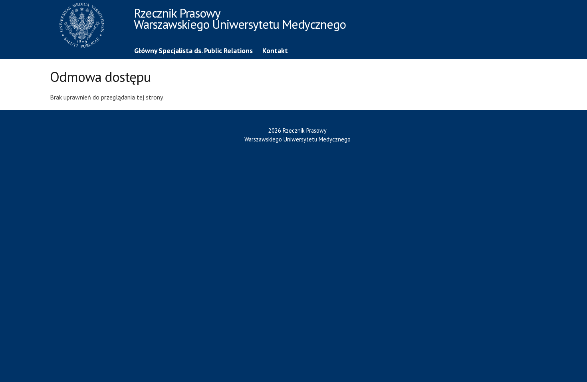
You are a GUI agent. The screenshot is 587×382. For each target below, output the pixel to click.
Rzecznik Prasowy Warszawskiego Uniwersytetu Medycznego (240, 20)
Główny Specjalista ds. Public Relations (193, 50)
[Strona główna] (90, 26)
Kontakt (275, 50)
